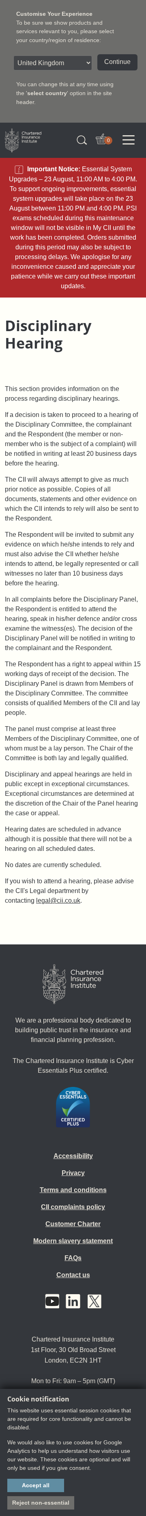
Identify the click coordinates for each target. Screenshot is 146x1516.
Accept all (35, 1485)
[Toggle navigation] (129, 140)
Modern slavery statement (73, 1240)
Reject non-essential (40, 1502)
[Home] (73, 984)
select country (47, 93)
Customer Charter (73, 1223)
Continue (117, 61)
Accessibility (73, 1155)
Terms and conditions (73, 1189)
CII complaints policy (73, 1206)
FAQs (73, 1257)
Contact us (73, 1274)
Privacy (73, 1172)
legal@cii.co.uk (58, 900)
